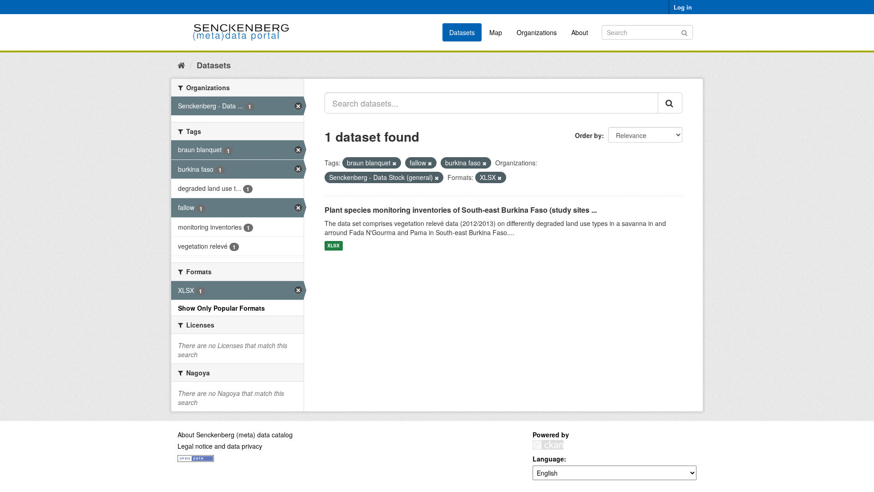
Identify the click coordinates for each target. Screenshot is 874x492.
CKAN (548, 445)
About (579, 32)
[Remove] (394, 163)
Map (495, 32)
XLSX (333, 245)
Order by (588, 135)
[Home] (181, 65)
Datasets (462, 32)
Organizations (537, 32)
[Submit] (684, 32)
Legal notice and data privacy (220, 446)
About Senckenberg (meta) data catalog (235, 434)
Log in (683, 7)
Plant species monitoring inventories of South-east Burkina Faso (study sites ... (461, 210)
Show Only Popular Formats (221, 308)
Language (548, 458)
